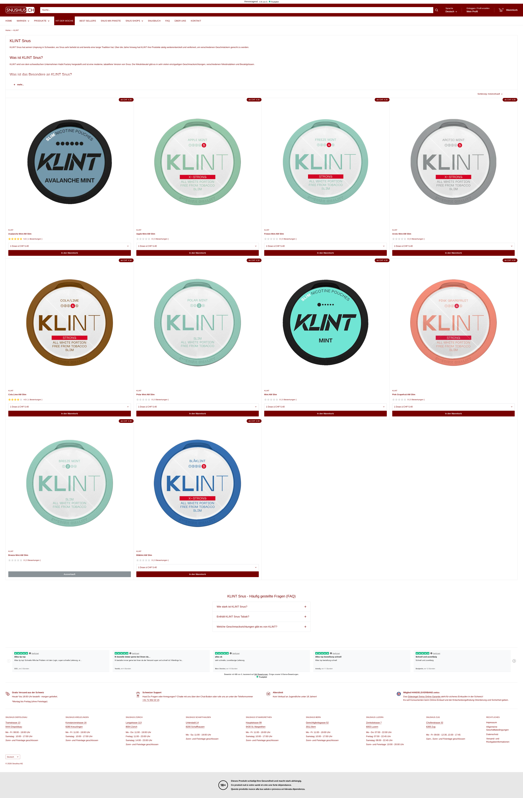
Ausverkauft (69, 574)
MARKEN (21, 21)
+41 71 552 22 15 (150, 700)
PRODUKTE (40, 21)
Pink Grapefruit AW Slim (403, 394)
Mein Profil (472, 11)
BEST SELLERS (88, 21)
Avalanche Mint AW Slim (19, 234)
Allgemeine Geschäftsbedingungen (497, 728)
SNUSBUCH (154, 21)
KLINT (16, 30)
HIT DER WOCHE (64, 21)
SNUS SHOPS (133, 21)
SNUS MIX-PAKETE (111, 21)
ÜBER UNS (180, 21)
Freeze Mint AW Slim (274, 234)
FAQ (167, 21)
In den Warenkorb (69, 253)
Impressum (491, 722)
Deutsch (10, 757)
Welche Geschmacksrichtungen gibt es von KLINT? (247, 626)
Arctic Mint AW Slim (401, 234)
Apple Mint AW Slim (145, 234)
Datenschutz (492, 734)
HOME (8, 21)
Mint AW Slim (270, 394)
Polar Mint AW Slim (145, 394)
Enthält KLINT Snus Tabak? (233, 616)
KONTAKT (196, 21)
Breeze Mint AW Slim (18, 555)
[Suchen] (436, 10)
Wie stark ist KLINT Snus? (232, 606)
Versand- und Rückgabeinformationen (497, 740)
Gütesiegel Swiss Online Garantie (424, 696)
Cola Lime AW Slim (17, 394)
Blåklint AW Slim (144, 555)
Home (8, 30)
